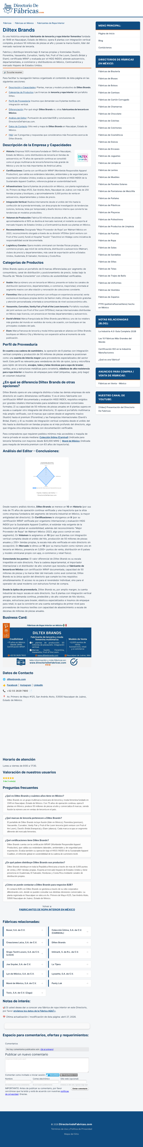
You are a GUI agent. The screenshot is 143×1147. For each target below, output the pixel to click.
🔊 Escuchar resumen (13, 72)
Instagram (25, 685)
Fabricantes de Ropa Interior (51, 23)
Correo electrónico (41, 1078)
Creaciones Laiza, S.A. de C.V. (21, 942)
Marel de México (71, 440)
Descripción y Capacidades (22, 87)
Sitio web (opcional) (69, 1078)
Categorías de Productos (21, 92)
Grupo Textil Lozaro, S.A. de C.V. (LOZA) (22, 953)
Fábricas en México (24, 23)
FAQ (11, 135)
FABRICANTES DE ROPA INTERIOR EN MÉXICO (47, 909)
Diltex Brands (58, 942)
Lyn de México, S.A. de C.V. (20, 973)
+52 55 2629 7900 (17, 690)
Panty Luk (57, 983)
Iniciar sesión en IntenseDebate (52, 1074)
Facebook (12, 685)
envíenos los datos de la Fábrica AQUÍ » (34, 1011)
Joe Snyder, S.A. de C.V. (18, 964)
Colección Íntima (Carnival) (54, 437)
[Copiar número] (31, 690)
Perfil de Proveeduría (19, 101)
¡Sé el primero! (46, 1049)
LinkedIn (38, 685)
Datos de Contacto (18, 126)
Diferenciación (16, 109)
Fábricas (7, 23)
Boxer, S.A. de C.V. (15, 930)
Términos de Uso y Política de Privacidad (71, 1129)
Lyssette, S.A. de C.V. (62, 973)
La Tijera (56, 964)
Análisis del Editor (18, 118)
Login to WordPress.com (69, 1074)
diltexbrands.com (16, 679)
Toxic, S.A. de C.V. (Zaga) (19, 992)
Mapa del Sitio (71, 1134)
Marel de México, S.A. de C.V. (21, 983)
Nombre (9, 1078)
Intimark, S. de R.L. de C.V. (65, 952)
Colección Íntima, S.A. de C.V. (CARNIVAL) (67, 931)
